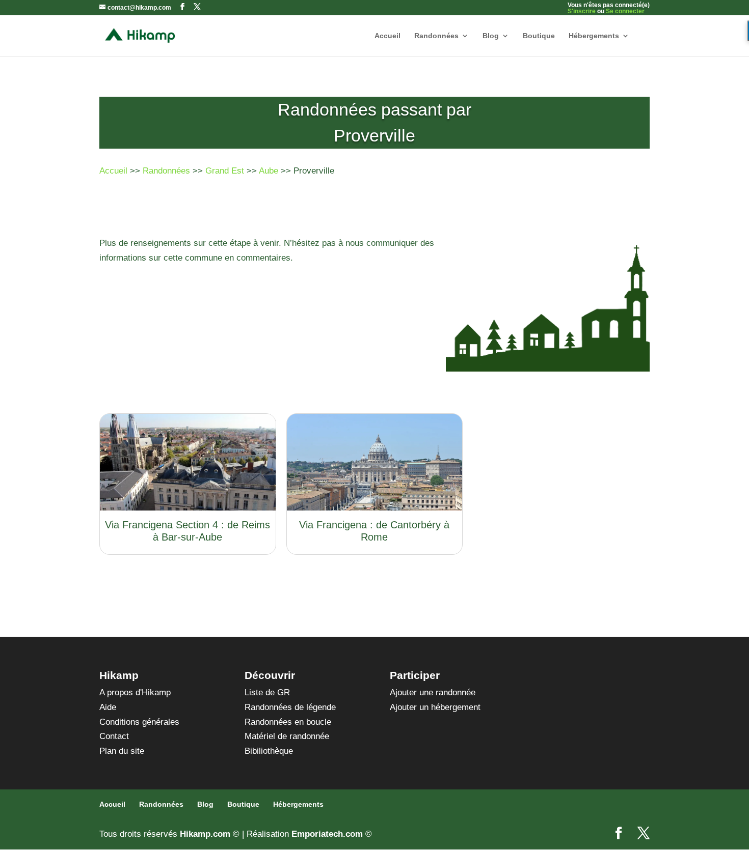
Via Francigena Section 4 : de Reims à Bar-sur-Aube (187, 531)
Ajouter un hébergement (435, 707)
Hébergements (594, 36)
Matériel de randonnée (287, 736)
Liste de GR (267, 692)
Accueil (387, 36)
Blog (491, 36)
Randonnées (436, 36)
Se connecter (625, 11)
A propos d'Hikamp (135, 692)
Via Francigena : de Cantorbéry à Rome (374, 531)
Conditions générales (139, 722)
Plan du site (121, 751)
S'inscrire (582, 11)
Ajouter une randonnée (432, 692)
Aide (107, 707)
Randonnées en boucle (288, 722)
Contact (114, 736)
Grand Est (224, 171)
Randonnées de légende (290, 707)
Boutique (539, 36)
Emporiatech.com (327, 834)
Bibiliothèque (269, 751)
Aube (268, 171)
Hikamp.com (205, 834)
